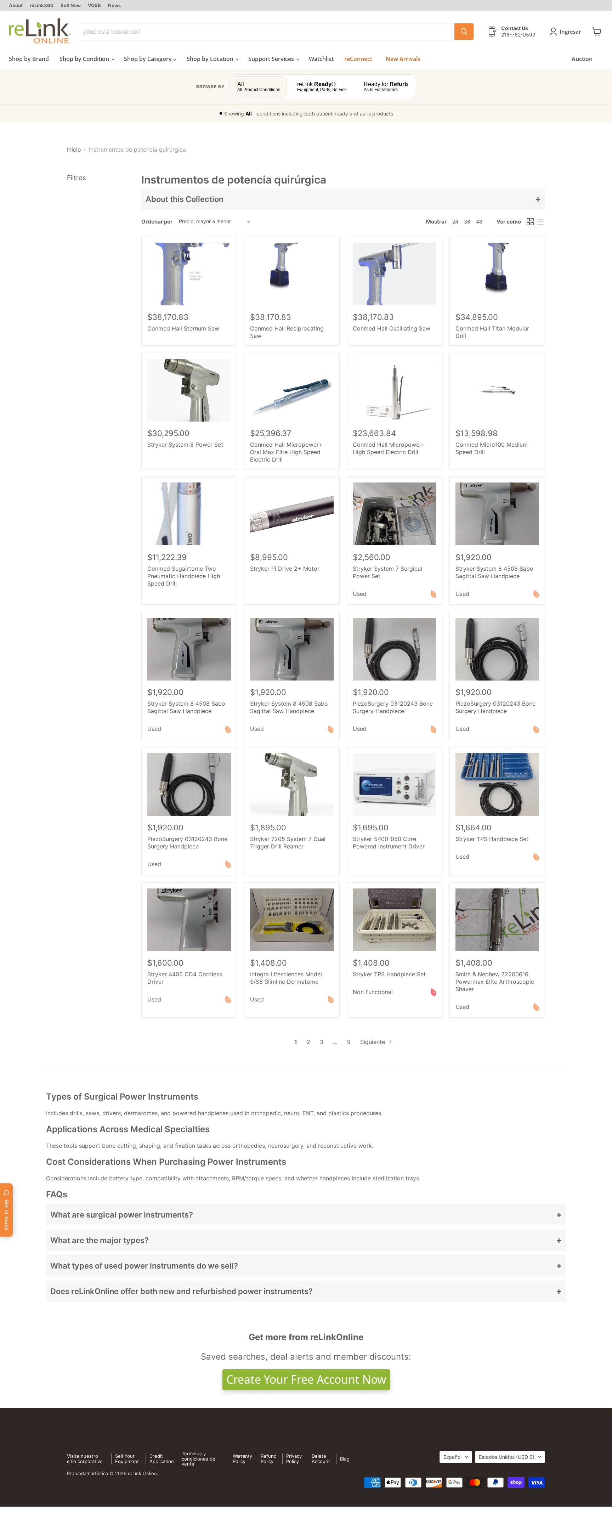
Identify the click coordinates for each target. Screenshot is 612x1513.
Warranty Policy (242, 1458)
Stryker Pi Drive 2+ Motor (284, 568)
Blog (345, 1459)
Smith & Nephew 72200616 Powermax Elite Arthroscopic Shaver (494, 982)
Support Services (271, 59)
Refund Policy (269, 1458)
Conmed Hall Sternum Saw (183, 328)
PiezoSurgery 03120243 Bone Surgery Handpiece (393, 707)
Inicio (74, 149)
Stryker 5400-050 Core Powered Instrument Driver (389, 842)
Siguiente (373, 1041)
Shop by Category (148, 59)
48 (479, 222)
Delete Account (321, 1458)
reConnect (358, 59)
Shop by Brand (29, 59)
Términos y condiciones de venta (198, 1459)
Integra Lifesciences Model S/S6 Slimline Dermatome (286, 978)
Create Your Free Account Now (306, 1379)
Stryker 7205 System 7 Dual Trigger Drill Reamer (287, 842)
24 (455, 222)
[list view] (540, 222)
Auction (582, 59)
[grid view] (530, 222)
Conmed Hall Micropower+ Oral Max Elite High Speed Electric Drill (286, 452)
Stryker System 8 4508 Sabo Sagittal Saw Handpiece (494, 572)
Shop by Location (211, 59)
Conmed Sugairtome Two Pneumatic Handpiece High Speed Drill (183, 576)
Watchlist (321, 59)
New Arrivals (403, 59)
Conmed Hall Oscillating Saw (391, 328)
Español (452, 1457)
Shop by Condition (85, 59)
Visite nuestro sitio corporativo (85, 1458)
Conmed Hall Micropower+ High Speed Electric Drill (389, 448)
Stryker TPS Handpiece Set (491, 838)
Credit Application (161, 1458)
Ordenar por (156, 222)
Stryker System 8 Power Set (185, 444)
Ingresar (570, 31)
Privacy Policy (294, 1458)
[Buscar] (464, 31)
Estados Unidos (506, 1457)
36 (467, 222)
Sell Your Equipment (127, 1458)
